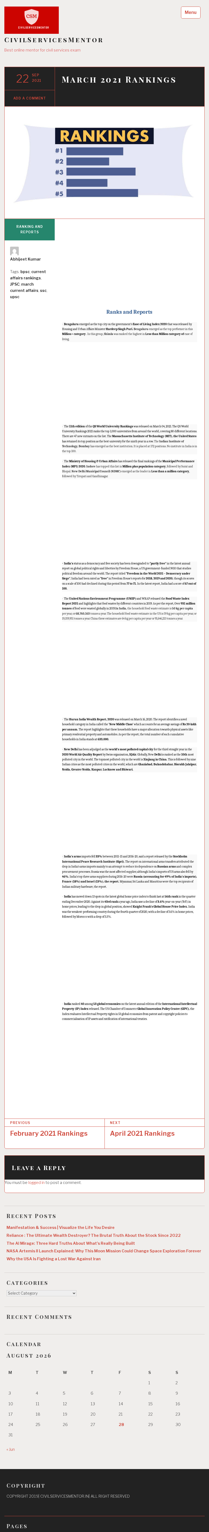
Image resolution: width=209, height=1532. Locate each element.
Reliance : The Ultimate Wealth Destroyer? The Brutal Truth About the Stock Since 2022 (94, 1235)
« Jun (11, 1449)
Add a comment (29, 98)
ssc (43, 290)
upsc (14, 296)
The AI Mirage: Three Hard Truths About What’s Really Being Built (71, 1243)
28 (121, 1424)
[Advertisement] (129, 264)
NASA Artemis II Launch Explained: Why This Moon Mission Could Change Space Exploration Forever (104, 1251)
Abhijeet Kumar (25, 259)
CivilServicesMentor (54, 39)
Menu (190, 12)
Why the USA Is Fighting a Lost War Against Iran (54, 1258)
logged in (36, 1182)
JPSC (15, 284)
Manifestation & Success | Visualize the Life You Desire (61, 1227)
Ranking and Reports (29, 229)
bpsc (25, 271)
